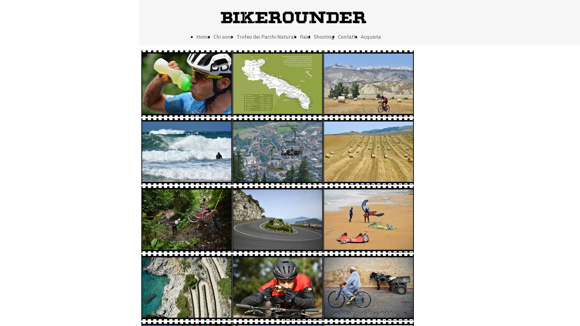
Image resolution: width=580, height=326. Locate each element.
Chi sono (223, 37)
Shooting (324, 37)
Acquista (371, 37)
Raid (305, 37)
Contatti (347, 37)
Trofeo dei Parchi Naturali (266, 37)
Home (203, 37)
